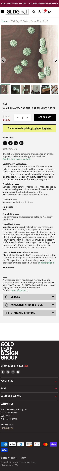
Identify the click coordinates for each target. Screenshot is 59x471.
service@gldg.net (7, 428)
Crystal (6, 159)
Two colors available (21, 159)
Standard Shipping (22, 313)
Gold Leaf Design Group (9, 458)
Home (4, 21)
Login (35, 128)
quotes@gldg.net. (46, 262)
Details (15, 297)
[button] (34, 12)
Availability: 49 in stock (26, 305)
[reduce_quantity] (17, 117)
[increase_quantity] (27, 117)
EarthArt (23, 458)
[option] (29, 54)
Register (47, 128)
